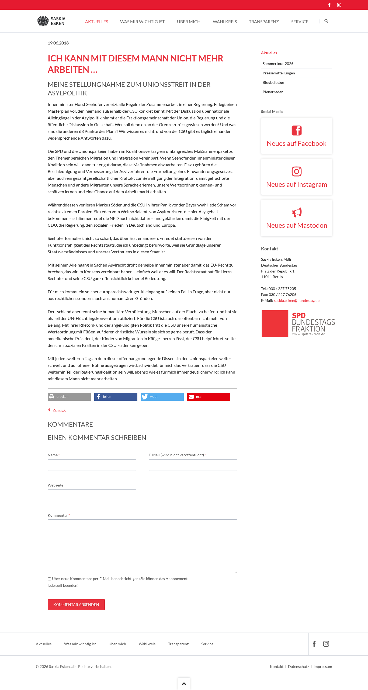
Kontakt (276, 666)
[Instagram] (339, 5)
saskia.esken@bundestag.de (297, 300)
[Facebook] (329, 5)
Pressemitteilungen (279, 73)
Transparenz (178, 643)
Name (56, 454)
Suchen (326, 21)
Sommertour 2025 (278, 63)
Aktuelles (269, 52)
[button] (69, 397)
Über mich (117, 643)
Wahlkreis (147, 643)
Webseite (55, 485)
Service (207, 643)
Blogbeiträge (273, 82)
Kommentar (59, 515)
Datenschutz (298, 666)
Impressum (323, 666)
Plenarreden (273, 91)
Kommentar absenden (76, 604)
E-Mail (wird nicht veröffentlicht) (177, 454)
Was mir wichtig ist (80, 643)
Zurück (59, 410)
